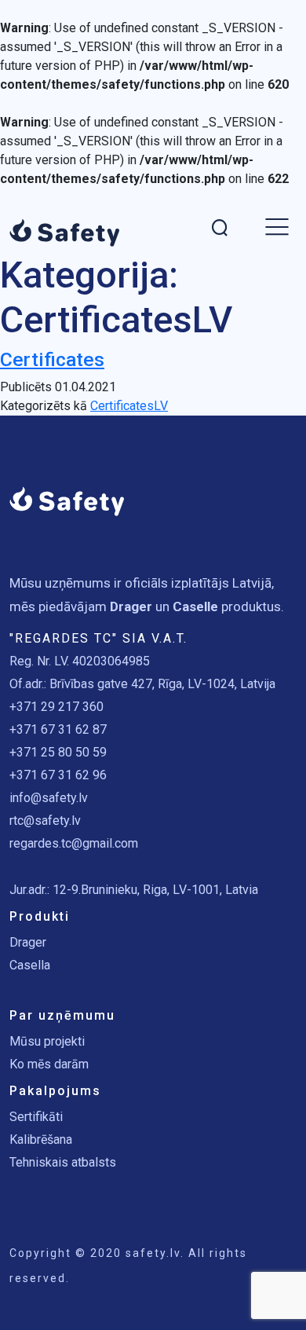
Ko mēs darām (49, 1064)
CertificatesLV (129, 405)
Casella (29, 965)
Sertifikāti (36, 1116)
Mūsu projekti (47, 1041)
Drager (27, 942)
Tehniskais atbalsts (62, 1162)
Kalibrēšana (40, 1139)
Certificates (52, 359)
